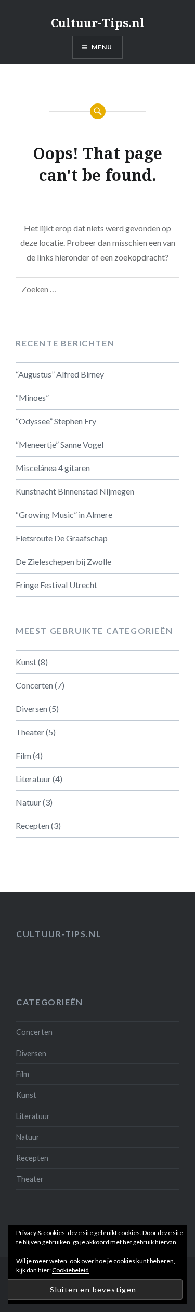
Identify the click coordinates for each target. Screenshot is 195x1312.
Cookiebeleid (70, 1270)
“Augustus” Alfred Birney (60, 374)
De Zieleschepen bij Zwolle (63, 561)
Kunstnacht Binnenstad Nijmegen (75, 491)
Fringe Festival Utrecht (56, 585)
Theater (30, 732)
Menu (102, 47)
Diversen (31, 708)
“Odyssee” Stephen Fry (56, 421)
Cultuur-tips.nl (58, 934)
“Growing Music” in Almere (64, 514)
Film (23, 755)
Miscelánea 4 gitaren (53, 468)
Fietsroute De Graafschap (62, 538)
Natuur (28, 802)
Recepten (32, 825)
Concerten (34, 685)
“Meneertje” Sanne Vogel (59, 444)
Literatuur (33, 779)
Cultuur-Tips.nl (98, 22)
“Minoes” (32, 397)
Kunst (26, 662)
